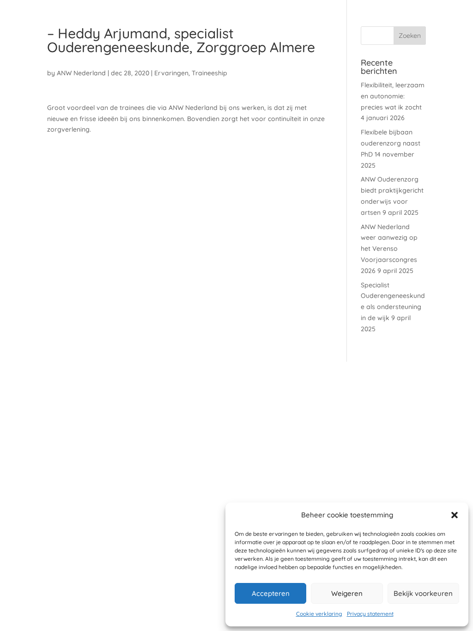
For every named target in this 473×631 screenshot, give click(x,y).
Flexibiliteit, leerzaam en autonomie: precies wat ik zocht (392, 96)
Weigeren (347, 593)
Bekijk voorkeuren (423, 593)
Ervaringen (171, 73)
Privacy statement (370, 613)
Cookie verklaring (319, 613)
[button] (454, 515)
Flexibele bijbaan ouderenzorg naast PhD (390, 143)
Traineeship (209, 73)
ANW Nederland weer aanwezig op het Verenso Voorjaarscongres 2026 (389, 249)
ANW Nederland (81, 73)
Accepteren (271, 593)
